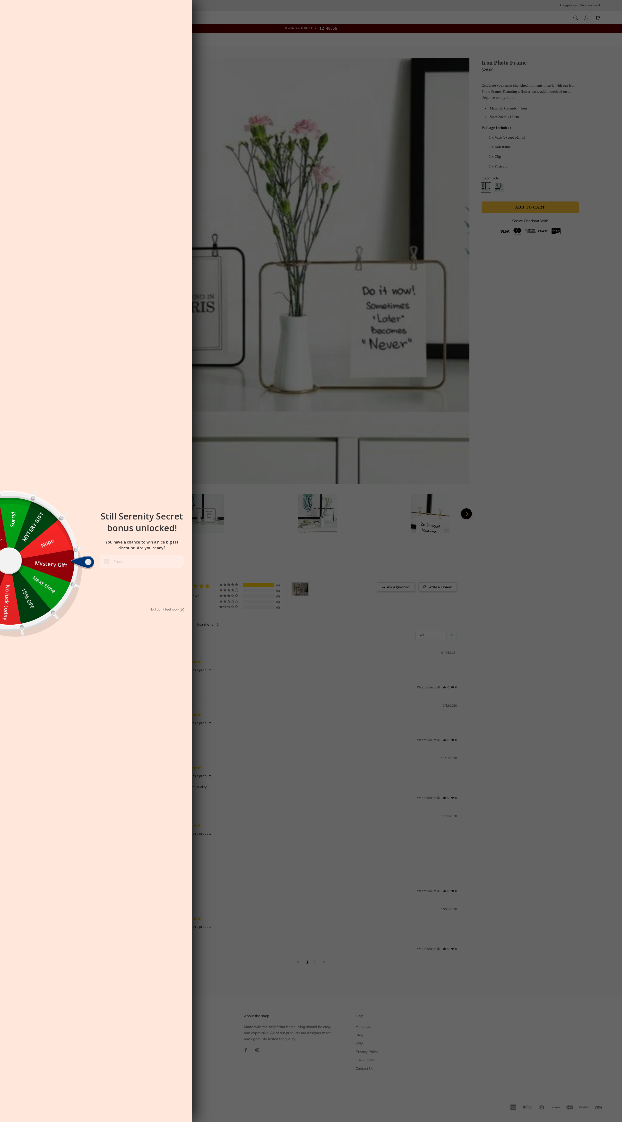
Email (118, 562)
